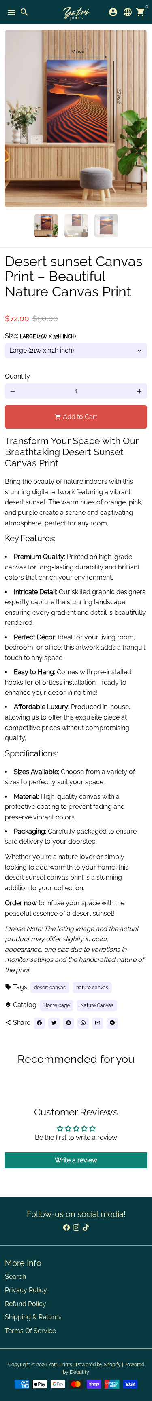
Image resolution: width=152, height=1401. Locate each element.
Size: (40, 336)
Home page (56, 1005)
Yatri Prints (60, 1364)
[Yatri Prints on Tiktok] (86, 1228)
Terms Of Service (30, 1331)
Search (15, 1276)
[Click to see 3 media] (106, 225)
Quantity (17, 376)
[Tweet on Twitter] (54, 1023)
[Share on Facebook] (39, 1023)
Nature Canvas (96, 1005)
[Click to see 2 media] (76, 225)
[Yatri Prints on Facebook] (66, 1228)
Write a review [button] (76, 1160)
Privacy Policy (26, 1290)
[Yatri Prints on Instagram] (76, 1228)
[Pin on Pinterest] (68, 1023)
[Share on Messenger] (112, 1023)
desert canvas (50, 987)
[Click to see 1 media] (46, 225)
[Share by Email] (97, 1023)
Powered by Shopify (98, 1364)
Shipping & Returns (33, 1317)
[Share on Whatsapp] (83, 1023)
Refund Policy (25, 1304)
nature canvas (92, 987)
